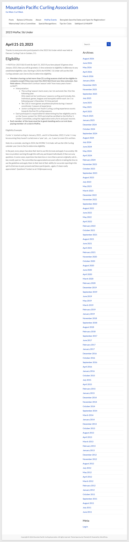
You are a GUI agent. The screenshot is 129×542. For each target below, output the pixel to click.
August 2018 (88, 327)
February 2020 (89, 283)
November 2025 (90, 89)
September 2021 (90, 234)
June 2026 (87, 63)
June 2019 (87, 296)
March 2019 (88, 305)
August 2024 (88, 138)
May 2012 (87, 472)
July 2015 (87, 380)
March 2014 (88, 415)
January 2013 (89, 450)
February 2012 (89, 485)
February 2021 (89, 252)
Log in (85, 526)
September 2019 (90, 292)
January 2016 (89, 371)
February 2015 (89, 388)
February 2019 (89, 309)
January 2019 (89, 314)
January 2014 (89, 419)
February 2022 (89, 226)
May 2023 (87, 186)
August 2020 (88, 265)
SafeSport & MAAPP (83, 23)
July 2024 (87, 142)
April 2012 (87, 476)
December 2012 (90, 454)
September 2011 (90, 498)
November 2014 (90, 402)
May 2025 (87, 107)
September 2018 (90, 322)
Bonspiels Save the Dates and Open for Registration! (82, 19)
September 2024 (90, 133)
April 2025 (87, 111)
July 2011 (87, 507)
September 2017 (90, 336)
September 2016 (90, 362)
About (38, 19)
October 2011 (89, 494)
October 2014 (89, 406)
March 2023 (88, 190)
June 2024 (87, 146)
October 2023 (89, 168)
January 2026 (89, 80)
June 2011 (87, 512)
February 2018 (89, 331)
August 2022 (88, 208)
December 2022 (90, 195)
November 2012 (90, 459)
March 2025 (88, 116)
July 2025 (87, 98)
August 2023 (88, 177)
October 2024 (89, 129)
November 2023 (90, 164)
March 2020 (88, 278)
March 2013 (88, 441)
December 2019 (90, 287)
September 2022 (90, 204)
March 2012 (88, 481)
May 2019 (87, 300)
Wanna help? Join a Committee (22, 23)
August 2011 (88, 503)
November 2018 (90, 318)
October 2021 (89, 230)
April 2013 (87, 437)
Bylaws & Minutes (25, 19)
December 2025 (90, 85)
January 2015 (89, 393)
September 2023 (90, 173)
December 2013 (90, 424)
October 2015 (89, 375)
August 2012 (88, 463)
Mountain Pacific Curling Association (42, 7)
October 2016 (89, 358)
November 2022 (90, 199)
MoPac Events (50, 19)
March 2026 (88, 76)
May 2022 (87, 217)
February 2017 (89, 344)
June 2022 (87, 212)
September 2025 (90, 94)
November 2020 (90, 256)
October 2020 (89, 261)
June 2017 (87, 340)
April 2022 (87, 221)
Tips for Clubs (66, 23)
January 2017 (89, 349)
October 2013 (89, 428)
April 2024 (87, 155)
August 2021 (88, 239)
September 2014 (90, 410)
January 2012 (89, 490)
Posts (11, 19)
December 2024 (90, 124)
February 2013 (89, 446)
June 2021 (87, 243)
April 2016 (87, 366)
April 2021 (87, 248)
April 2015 (87, 384)
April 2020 (87, 274)
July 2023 (87, 182)
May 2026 (87, 67)
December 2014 (90, 397)
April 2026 (87, 72)
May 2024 (87, 151)
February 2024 (89, 160)
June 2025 (87, 102)
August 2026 (88, 58)
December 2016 (90, 353)
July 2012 (87, 468)
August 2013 (88, 432)
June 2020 (87, 270)
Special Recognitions (47, 23)
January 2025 (89, 120)
